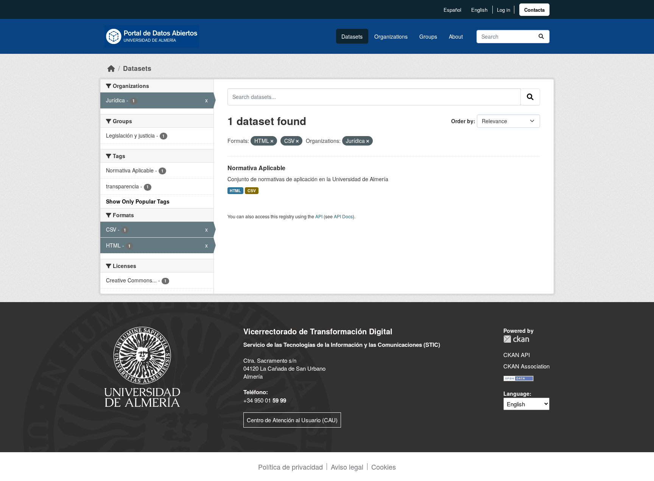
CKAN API (516, 355)
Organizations (391, 36)
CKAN (516, 339)
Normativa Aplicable (256, 167)
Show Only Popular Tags (138, 201)
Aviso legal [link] (347, 467)
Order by (462, 121)
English (479, 9)
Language (516, 393)
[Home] (111, 68)
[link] (534, 9)
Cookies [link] (383, 467)
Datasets (352, 36)
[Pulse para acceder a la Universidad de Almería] (142, 366)
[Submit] (541, 36)
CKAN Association (526, 366)
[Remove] (272, 141)
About (456, 36)
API (318, 216)
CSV (252, 190)
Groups (428, 36)
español (452, 9)
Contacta (534, 9)
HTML (235, 190)
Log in (503, 9)
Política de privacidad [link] (290, 467)
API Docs (343, 216)
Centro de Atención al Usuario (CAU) (292, 420)
